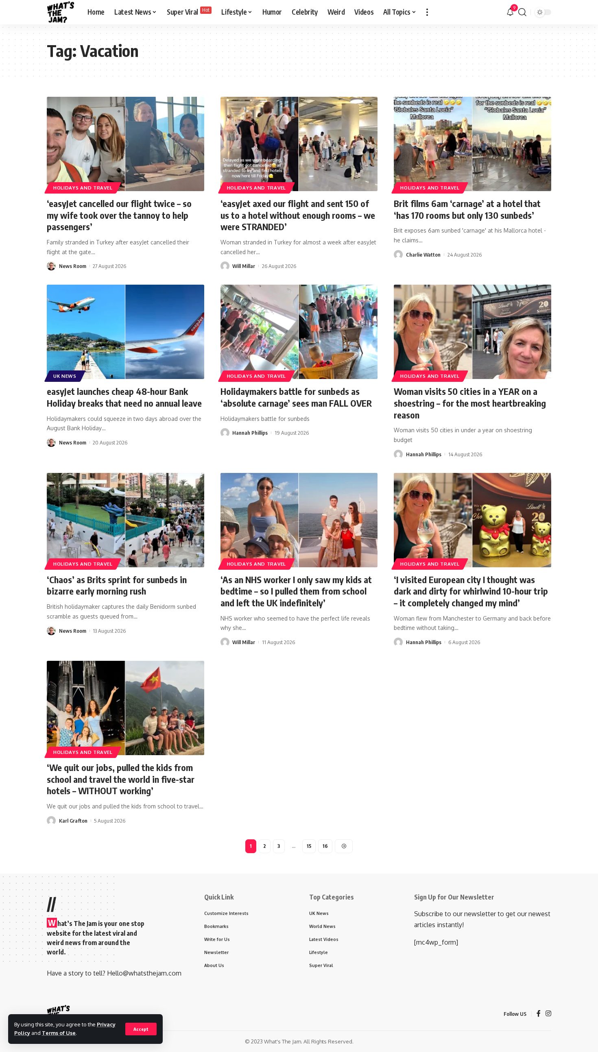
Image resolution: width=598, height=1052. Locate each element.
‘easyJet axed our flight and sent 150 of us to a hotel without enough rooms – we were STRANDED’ (297, 215)
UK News (64, 376)
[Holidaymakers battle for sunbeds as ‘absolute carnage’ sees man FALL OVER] (299, 332)
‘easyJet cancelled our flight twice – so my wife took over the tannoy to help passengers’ (119, 215)
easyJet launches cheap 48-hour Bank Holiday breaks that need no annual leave (124, 397)
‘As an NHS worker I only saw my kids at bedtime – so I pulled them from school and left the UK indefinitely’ (296, 591)
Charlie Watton (423, 254)
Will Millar (243, 266)
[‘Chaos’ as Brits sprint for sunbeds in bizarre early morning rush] (125, 520)
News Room (72, 266)
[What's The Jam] (60, 12)
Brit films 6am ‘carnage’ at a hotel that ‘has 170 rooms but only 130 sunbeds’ (467, 209)
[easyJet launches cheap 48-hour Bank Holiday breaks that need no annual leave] (125, 332)
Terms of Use (59, 1033)
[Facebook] (539, 1014)
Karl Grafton (73, 820)
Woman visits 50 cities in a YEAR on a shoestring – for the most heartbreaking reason (470, 403)
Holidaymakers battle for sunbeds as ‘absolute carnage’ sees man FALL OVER (296, 397)
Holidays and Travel (82, 188)
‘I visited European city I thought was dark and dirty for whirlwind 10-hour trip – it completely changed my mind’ (471, 591)
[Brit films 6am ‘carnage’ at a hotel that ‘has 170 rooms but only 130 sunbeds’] (472, 144)
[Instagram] (548, 1014)
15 (309, 846)
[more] (427, 12)
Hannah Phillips (250, 432)
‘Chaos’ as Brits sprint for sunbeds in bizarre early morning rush (117, 585)
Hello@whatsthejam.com (144, 973)
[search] (522, 12)
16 (325, 846)
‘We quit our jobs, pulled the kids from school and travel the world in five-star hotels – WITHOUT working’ (120, 779)
